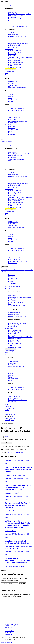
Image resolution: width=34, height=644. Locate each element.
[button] (4, 1)
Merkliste (13, 286)
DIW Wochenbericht (14, 50)
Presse (6, 73)
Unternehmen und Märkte (16, 19)
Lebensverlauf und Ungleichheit (17, 36)
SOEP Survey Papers (14, 67)
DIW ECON (8, 627)
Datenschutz (8, 634)
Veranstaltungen (9, 71)
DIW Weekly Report (14, 52)
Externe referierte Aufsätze (16, 59)
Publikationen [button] (9, 49)
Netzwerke (11, 128)
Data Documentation (14, 64)
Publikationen (9, 438)
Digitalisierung (18, 452)
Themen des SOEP (14, 117)
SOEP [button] (6, 74)
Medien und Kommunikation (17, 87)
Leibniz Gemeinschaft (11, 624)
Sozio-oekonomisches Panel (19, 26)
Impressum (8, 632)
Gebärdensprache (10, 418)
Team (10, 98)
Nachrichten (12, 83)
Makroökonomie (13, 12)
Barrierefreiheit (9, 631)
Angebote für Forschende (16, 108)
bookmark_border (6, 141)
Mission (10, 96)
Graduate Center (13, 129)
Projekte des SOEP (14, 119)
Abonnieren (22, 583)
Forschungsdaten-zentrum (16, 110)
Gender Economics (14, 33)
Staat (9, 20)
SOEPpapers (12, 66)
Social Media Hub (13, 134)
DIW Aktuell (12, 54)
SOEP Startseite (13, 82)
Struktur (10, 94)
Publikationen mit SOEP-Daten (17, 121)
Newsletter (4, 587)
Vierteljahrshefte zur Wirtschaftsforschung (20, 57)
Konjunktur (9, 452)
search (3, 1)
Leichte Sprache (9, 420)
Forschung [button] (8, 5)
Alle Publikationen (10, 69)
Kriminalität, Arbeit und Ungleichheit (19, 14)
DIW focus (11, 55)
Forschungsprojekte (14, 45)
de (8, 268)
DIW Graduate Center (11, 626)
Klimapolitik (12, 17)
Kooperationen (12, 123)
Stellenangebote (13, 99)
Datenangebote (12, 47)
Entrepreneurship (13, 34)
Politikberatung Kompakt (15, 62)
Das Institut (11, 126)
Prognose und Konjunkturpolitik (18, 44)
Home (6, 436)
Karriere (10, 131)
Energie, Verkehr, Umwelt (16, 15)
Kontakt (10, 101)
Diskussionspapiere (14, 60)
